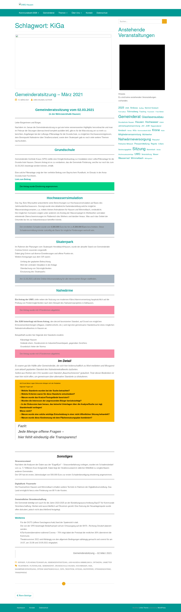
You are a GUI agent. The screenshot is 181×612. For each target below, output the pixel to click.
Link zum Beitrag (23, 179)
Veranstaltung (147, 154)
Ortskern (97, 562)
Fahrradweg (132, 111)
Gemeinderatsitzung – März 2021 (49, 94)
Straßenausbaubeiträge (125, 154)
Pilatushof (156, 139)
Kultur (163, 130)
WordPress (162, 607)
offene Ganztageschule (48, 569)
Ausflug (141, 108)
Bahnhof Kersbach (151, 108)
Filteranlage (35, 566)
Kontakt (89, 12)
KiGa (90, 566)
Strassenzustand (103, 569)
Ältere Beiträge (24, 595)
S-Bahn (161, 144)
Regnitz (154, 143)
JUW (148, 125)
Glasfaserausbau (153, 117)
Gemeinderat (48, 12)
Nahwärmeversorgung (25, 569)
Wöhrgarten (148, 158)
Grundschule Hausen (65, 566)
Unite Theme (143, 607)
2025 (121, 107)
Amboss (134, 107)
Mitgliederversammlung (129, 134)
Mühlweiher (147, 134)
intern (162, 122)
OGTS (62, 569)
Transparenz (21, 572)
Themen (62, 12)
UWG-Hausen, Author (42, 100)
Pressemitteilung (142, 143)
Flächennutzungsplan (36, 562)
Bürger (21, 562)
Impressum (21, 607)
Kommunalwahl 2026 (28, 12)
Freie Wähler (160, 112)
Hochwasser (81, 566)
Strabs (158, 150)
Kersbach (122, 130)
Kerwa (129, 130)
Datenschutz (102, 12)
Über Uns (76, 12)
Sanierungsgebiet (124, 149)
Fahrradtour (122, 112)
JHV (142, 126)
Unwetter (107, 562)
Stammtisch (151, 149)
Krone (156, 130)
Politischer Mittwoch (125, 144)
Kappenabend (156, 126)
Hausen (139, 122)
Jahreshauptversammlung (129, 125)
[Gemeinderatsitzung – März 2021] (64, 61)
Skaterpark (88, 569)
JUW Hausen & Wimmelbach (80, 562)
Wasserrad (124, 158)
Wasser (155, 154)
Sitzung (78, 569)
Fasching (142, 111)
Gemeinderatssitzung (57, 562)
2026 (127, 108)
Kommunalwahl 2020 (144, 130)
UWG (137, 154)
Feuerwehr (23, 566)
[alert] (142, 70)
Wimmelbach (137, 158)
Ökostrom (69, 569)
